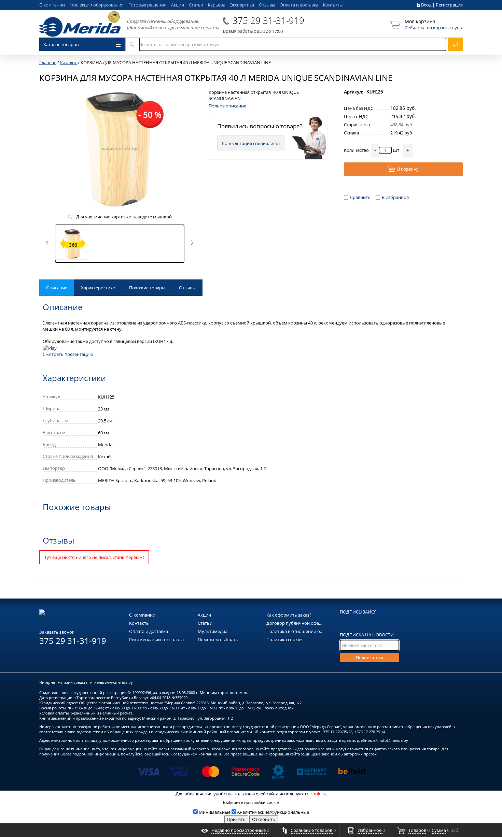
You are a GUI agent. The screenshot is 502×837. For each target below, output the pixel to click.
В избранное (395, 197)
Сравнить (360, 197)
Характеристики (98, 288)
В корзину (408, 169)
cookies (318, 794)
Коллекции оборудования (97, 5)
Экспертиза (242, 5)
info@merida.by (394, 740)
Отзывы (267, 5)
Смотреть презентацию (68, 354)
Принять (236, 819)
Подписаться (369, 657)
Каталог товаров (61, 44)
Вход (426, 5)
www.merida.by (119, 682)
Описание (56, 288)
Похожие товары (147, 288)
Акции (177, 5)
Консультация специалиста (251, 143)
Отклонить (263, 819)
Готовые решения (147, 5)
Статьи (196, 5)
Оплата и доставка (299, 5)
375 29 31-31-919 (268, 20)
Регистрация (449, 5)
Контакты (333, 5)
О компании (52, 5)
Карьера (216, 5)
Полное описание (227, 106)
